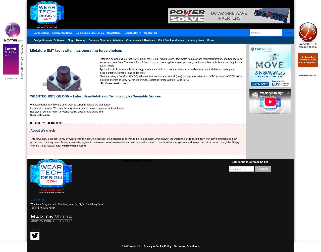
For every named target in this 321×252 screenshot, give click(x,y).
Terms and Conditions (187, 246)
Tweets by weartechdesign (136, 160)
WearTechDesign (40, 115)
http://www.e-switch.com (114, 83)
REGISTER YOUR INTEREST (46, 123)
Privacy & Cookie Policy (157, 246)
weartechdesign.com (74, 145)
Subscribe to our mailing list (250, 162)
